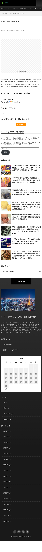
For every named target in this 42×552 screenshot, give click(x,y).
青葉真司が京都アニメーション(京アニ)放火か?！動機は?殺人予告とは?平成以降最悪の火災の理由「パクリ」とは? (26, 192)
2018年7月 (7, 499)
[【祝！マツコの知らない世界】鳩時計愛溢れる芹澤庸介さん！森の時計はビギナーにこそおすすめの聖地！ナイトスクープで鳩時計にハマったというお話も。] (6, 255)
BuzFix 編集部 (26, 537)
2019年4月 (7, 448)
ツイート (4, 113)
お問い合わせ (5, 8)
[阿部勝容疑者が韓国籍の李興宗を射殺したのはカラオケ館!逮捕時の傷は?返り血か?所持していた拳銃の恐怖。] (6, 219)
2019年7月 (7, 431)
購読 (5, 152)
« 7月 (5, 389)
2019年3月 (7, 454)
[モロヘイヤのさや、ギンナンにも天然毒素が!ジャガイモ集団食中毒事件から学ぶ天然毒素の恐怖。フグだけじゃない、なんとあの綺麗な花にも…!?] (6, 206)
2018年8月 (7, 493)
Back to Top (21, 282)
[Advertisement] (21, 54)
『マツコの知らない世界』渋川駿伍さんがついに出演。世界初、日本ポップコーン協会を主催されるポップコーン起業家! (26, 180)
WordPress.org (8, 419)
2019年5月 (7, 442)
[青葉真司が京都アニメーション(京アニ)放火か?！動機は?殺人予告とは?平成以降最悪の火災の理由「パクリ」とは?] (6, 194)
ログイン (6, 402)
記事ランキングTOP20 (19, 8)
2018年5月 (7, 510)
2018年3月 (7, 521)
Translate (17, 102)
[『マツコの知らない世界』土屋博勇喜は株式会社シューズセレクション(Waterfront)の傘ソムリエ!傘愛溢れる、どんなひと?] (6, 170)
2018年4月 (7, 515)
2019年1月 (7, 465)
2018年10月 (7, 482)
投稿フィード (7, 408)
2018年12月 (7, 470)
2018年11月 (7, 476)
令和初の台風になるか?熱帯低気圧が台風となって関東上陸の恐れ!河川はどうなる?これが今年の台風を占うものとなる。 (26, 241)
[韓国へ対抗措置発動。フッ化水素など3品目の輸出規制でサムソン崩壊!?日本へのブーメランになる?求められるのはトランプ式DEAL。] (6, 231)
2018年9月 (7, 487)
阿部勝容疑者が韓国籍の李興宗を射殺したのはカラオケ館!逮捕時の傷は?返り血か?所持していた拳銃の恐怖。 (26, 217)
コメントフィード (9, 414)
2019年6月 (7, 437)
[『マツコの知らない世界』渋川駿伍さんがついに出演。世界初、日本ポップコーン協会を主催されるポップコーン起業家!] (6, 182)
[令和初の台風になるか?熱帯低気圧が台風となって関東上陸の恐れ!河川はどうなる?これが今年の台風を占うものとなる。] (6, 243)
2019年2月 (7, 459)
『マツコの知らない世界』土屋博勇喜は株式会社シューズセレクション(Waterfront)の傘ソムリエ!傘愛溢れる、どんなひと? (26, 168)
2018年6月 (7, 504)
